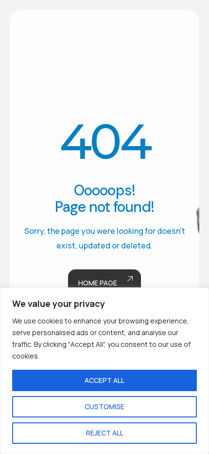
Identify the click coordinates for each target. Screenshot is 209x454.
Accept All (104, 380)
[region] (104, 370)
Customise (104, 406)
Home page (97, 282)
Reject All (104, 432)
